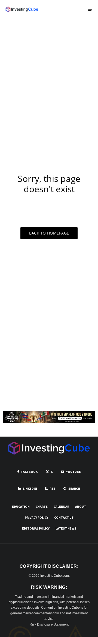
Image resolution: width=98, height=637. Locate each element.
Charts (42, 506)
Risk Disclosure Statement (49, 624)
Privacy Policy (36, 517)
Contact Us (64, 517)
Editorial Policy (36, 528)
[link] (21, 9)
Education (21, 506)
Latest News (66, 528)
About (80, 506)
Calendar (61, 506)
